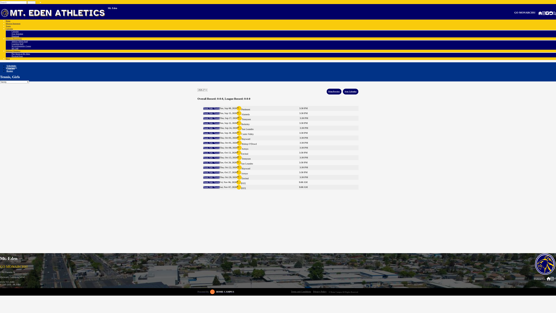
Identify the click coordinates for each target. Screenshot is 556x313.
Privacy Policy (320, 291)
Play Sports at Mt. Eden (21, 54)
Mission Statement (13, 23)
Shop (8, 59)
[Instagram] (543, 13)
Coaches (11, 68)
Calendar (9, 29)
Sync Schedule (17, 34)
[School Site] (540, 13)
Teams (8, 26)
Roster (10, 71)
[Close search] (40, 2)
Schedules (11, 66)
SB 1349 (15, 48)
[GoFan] (549, 13)
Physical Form (17, 56)
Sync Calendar (351, 91)
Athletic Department (14, 39)
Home (8, 21)
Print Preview (334, 91)
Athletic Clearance (13, 51)
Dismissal (15, 36)
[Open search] (554, 13)
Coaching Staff (17, 44)
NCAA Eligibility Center (21, 46)
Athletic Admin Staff (20, 41)
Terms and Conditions (301, 291)
